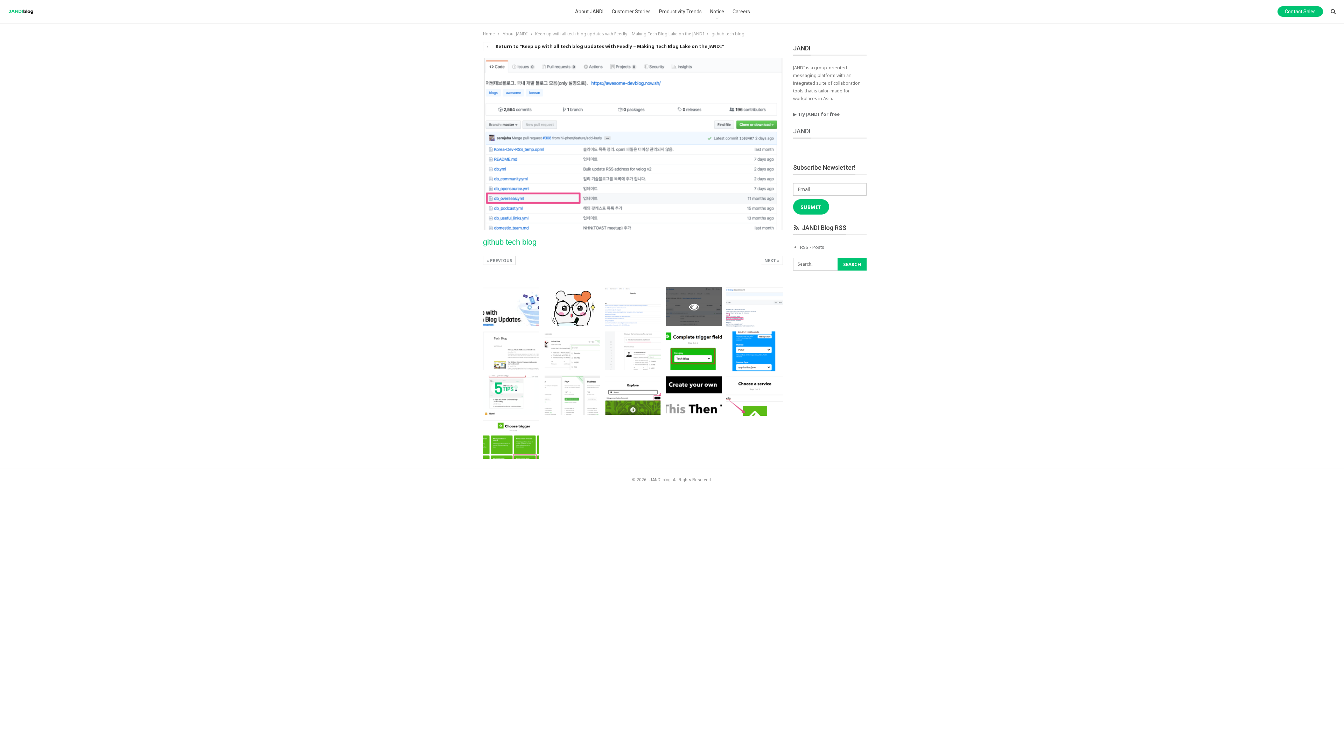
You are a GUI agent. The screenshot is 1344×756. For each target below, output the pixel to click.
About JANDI (589, 11)
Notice (717, 11)
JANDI (802, 131)
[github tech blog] (511, 306)
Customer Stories (631, 11)
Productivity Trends (680, 11)
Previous (500, 261)
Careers (741, 11)
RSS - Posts (812, 247)
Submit (810, 206)
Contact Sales (1300, 11)
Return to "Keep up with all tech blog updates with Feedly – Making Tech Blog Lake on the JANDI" (609, 46)
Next (770, 261)
